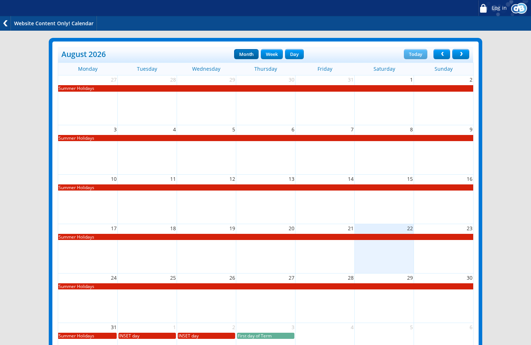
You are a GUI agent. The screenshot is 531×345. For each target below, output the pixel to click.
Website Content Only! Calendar (54, 23)
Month (246, 54)
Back (5, 23)
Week (271, 54)
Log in (499, 8)
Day (294, 54)
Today (415, 54)
